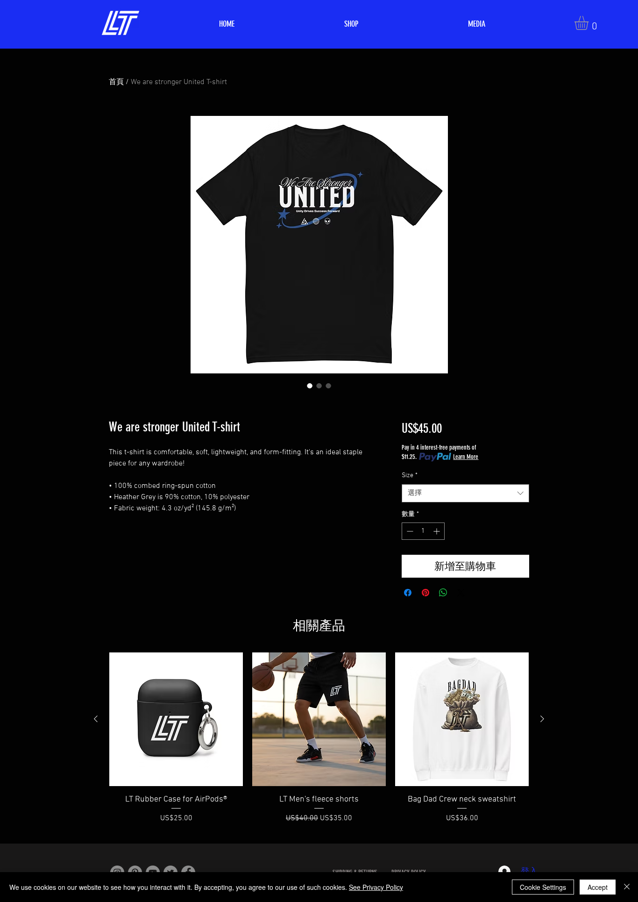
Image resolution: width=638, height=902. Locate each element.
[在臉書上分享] (407, 592)
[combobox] (465, 493)
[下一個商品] (542, 718)
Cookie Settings (543, 887)
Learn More (465, 457)
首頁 (116, 82)
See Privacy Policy (376, 887)
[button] (589, 23)
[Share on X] (461, 592)
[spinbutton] (423, 531)
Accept (598, 887)
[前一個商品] (95, 718)
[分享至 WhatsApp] (443, 592)
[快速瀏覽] (176, 719)
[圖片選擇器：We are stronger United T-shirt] (309, 385)
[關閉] (626, 887)
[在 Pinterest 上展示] (425, 592)
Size (410, 476)
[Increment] (437, 531)
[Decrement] (409, 531)
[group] (319, 744)
